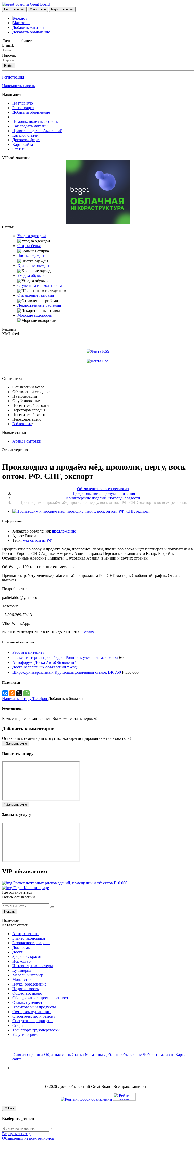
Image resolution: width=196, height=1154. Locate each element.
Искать (9, 911)
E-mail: (8, 45)
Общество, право (27, 993)
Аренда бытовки (26, 441)
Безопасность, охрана (31, 943)
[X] (19, 693)
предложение (64, 531)
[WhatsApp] (26, 693)
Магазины (21, 23)
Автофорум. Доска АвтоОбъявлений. (45, 662)
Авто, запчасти (25, 933)
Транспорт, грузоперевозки (36, 1030)
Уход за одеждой (31, 236)
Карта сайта (22, 144)
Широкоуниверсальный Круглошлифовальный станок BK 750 (66, 672)
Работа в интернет (28, 652)
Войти (8, 66)
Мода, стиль (22, 979)
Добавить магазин (28, 27)
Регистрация (13, 77)
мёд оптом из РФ (37, 540)
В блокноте (22, 424)
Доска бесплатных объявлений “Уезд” (45, 667)
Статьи (18, 149)
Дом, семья (21, 947)
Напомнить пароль (18, 86)
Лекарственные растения (39, 305)
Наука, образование (29, 984)
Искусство (21, 961)
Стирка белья (29, 245)
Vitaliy (88, 632)
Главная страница (28, 1054)
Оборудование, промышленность (41, 998)
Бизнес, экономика (28, 938)
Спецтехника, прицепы (32, 1021)
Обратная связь (57, 1054)
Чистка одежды (30, 255)
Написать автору (17, 698)
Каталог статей (25, 135)
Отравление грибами (35, 295)
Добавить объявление (31, 32)
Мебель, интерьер (27, 975)
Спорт (17, 1025)
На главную (22, 103)
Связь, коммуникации (31, 1011)
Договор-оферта (26, 140)
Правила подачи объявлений (37, 130)
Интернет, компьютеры (32, 966)
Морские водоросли (34, 315)
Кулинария (21, 970)
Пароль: (9, 55)
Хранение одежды (33, 265)
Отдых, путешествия (30, 1002)
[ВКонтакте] (5, 693)
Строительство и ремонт (33, 1016)
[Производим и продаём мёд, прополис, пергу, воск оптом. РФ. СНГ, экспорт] (81, 511)
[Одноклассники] (12, 693)
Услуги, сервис (25, 1034)
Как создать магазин (30, 126)
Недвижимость (25, 989)
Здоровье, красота (27, 956)
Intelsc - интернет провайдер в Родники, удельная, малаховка (65, 657)
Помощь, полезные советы (35, 121)
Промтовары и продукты (34, 1007)
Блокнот (20, 18)
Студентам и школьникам (39, 285)
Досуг (17, 952)
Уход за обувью (30, 275)
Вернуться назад (16, 1134)
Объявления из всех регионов (28, 1138)
